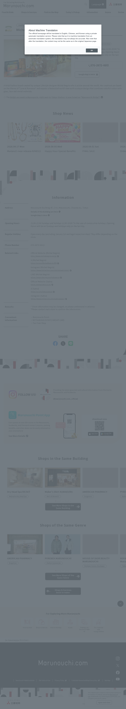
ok (92, 50)
